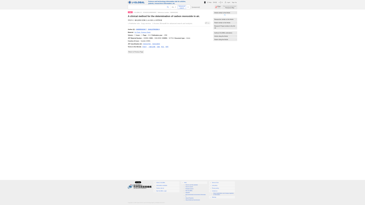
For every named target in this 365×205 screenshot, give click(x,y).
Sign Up (234, 2)
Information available (161, 185)
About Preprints (190, 198)
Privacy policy (215, 188)
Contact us (214, 191)
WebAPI (188, 192)
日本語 (215, 2)
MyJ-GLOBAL (189, 190)
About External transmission (193, 200)
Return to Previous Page (135, 52)
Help (210, 2)
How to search (189, 186)
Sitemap (214, 197)
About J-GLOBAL (160, 182)
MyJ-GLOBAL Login (161, 191)
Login (228, 2)
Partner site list (160, 188)
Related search (189, 188)
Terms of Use (215, 182)
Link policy (214, 185)
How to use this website (192, 185)
